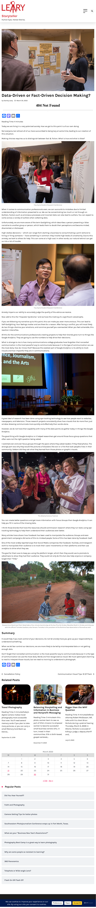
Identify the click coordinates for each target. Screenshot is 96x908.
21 (8, 770)
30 (35, 774)
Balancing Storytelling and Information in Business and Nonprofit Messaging (48, 710)
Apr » (51, 781)
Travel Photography (12, 707)
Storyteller (9, 16)
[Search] (92, 11)
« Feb (45, 781)
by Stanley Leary (7, 100)
